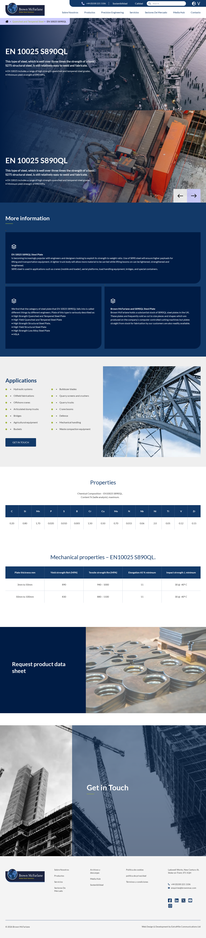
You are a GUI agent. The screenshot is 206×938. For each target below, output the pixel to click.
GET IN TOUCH (21, 442)
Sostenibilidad (120, 3)
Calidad (139, 3)
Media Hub (179, 12)
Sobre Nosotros (70, 12)
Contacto (196, 12)
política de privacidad (136, 875)
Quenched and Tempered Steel (28, 21)
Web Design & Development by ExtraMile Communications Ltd (171, 926)
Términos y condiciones (137, 882)
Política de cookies (135, 869)
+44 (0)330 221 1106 (96, 3)
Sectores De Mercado (156, 12)
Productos (89, 12)
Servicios (134, 12)
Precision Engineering (112, 12)
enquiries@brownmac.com (183, 888)
